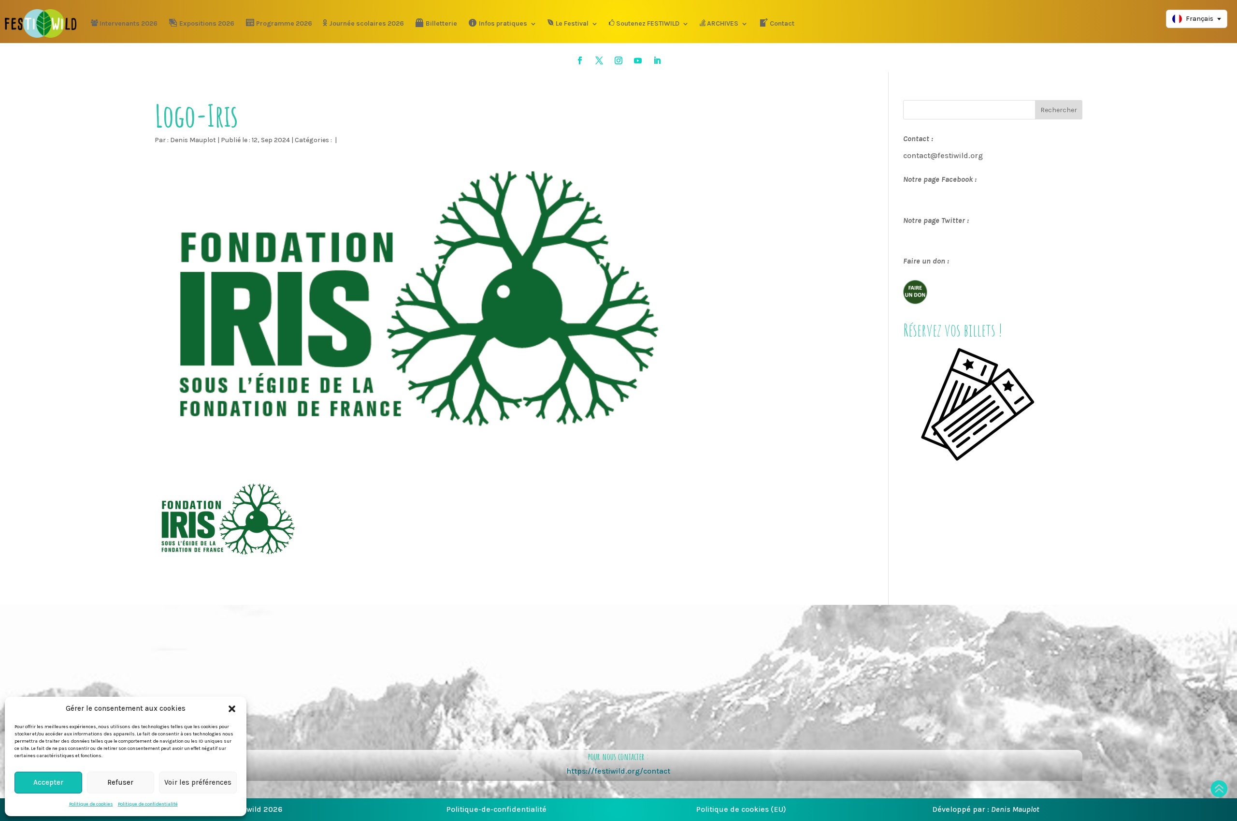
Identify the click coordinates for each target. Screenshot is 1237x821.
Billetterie (441, 23)
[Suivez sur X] (599, 60)
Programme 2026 (284, 23)
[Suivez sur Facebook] (580, 60)
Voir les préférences (197, 782)
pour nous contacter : (618, 756)
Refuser (120, 782)
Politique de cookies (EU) (741, 809)
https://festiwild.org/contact (618, 771)
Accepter (48, 782)
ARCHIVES (722, 23)
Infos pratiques (503, 23)
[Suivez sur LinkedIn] (657, 60)
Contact (782, 23)
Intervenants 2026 (129, 23)
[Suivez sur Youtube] (638, 60)
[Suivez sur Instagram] (618, 60)
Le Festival (572, 23)
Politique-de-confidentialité (496, 809)
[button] (232, 709)
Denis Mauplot (193, 140)
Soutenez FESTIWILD (647, 23)
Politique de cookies (91, 804)
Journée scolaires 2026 (366, 23)
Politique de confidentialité (148, 804)
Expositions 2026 (206, 23)
